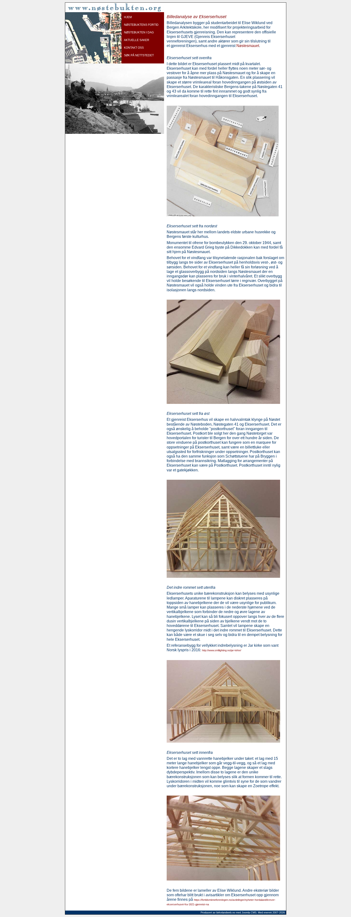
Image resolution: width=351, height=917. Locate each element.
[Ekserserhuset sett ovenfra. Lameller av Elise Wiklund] (228, 215)
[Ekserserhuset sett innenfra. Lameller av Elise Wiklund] (223, 879)
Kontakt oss (134, 47)
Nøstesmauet (247, 46)
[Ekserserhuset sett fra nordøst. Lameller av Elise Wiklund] (223, 403)
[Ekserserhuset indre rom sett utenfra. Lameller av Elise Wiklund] (223, 741)
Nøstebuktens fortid (141, 24)
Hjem (128, 17)
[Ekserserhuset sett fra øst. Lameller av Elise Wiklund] (223, 576)
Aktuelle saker (136, 40)
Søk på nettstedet (139, 55)
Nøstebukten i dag (139, 32)
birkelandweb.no (225, 912)
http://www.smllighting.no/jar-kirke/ (221, 650)
